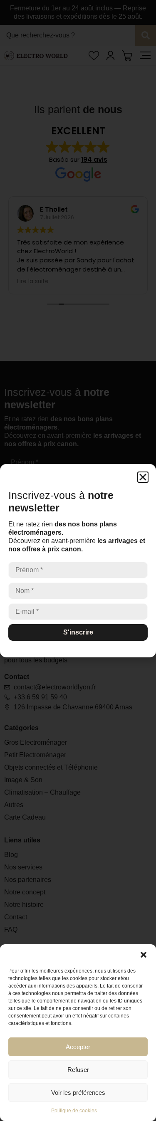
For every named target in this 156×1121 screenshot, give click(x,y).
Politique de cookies (74, 1111)
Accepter (78, 1046)
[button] (143, 955)
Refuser (78, 1069)
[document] (78, 560)
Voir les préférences (78, 1092)
